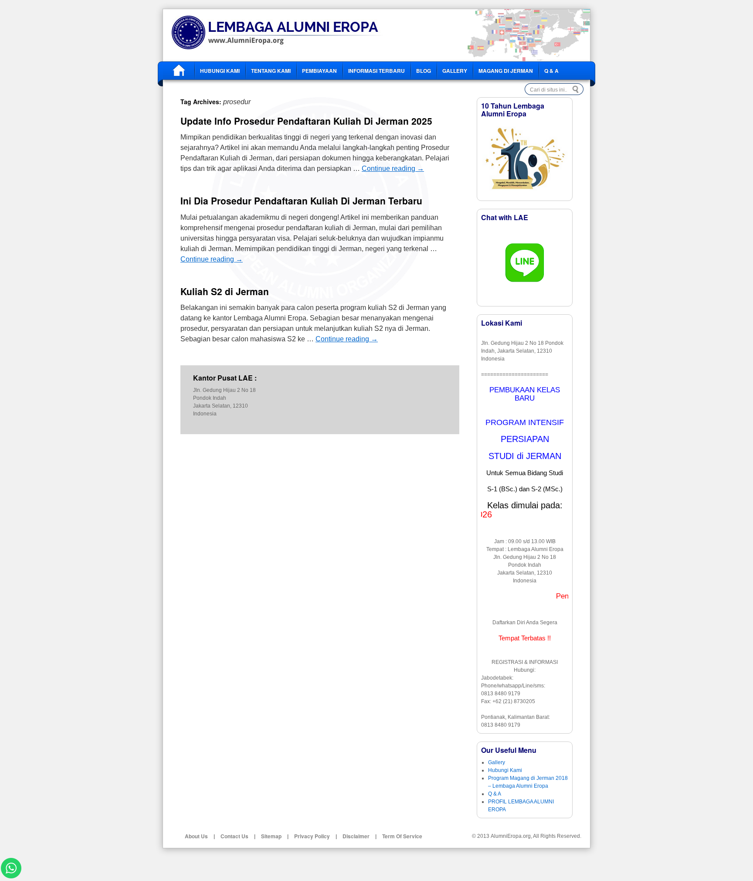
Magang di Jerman (505, 71)
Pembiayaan (319, 71)
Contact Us (234, 836)
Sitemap (271, 836)
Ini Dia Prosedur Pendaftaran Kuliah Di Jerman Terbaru (301, 200)
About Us (196, 836)
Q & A (551, 71)
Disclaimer (356, 836)
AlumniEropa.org (511, 836)
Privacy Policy (312, 836)
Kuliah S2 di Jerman (224, 291)
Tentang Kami (271, 71)
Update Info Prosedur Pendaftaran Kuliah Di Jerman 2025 (306, 120)
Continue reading (393, 168)
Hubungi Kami (220, 71)
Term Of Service (402, 836)
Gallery (454, 71)
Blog (423, 71)
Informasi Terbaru (376, 71)
